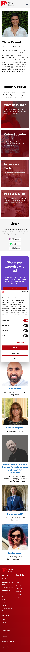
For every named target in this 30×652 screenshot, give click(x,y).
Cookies (4, 636)
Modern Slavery (6, 647)
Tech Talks (5, 579)
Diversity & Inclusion (8, 587)
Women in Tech (6, 590)
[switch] (25, 325)
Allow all (15, 347)
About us (18, 582)
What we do (19, 579)
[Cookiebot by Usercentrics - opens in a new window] (21, 292)
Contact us (19, 594)
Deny (15, 358)
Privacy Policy (6, 630)
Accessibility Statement (9, 641)
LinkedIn (4, 619)
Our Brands (19, 585)
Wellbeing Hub (20, 598)
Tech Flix (4, 605)
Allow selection (15, 353)
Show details (21, 342)
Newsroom (19, 588)
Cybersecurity (6, 594)
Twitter (4, 622)
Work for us (19, 591)
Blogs (3, 602)
